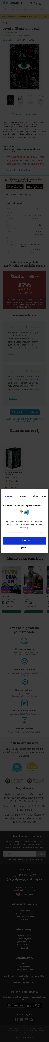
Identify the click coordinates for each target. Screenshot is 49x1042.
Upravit (23, 548)
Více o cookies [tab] (39, 496)
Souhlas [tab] (8, 496)
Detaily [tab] (23, 496)
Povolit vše (24, 540)
